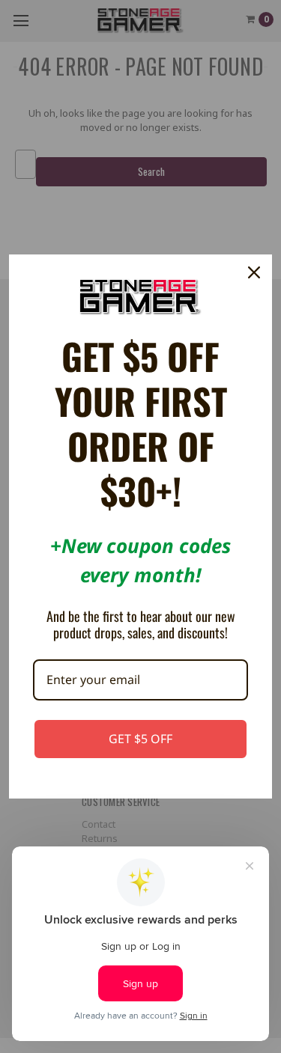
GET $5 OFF (140, 738)
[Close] (254, 272)
